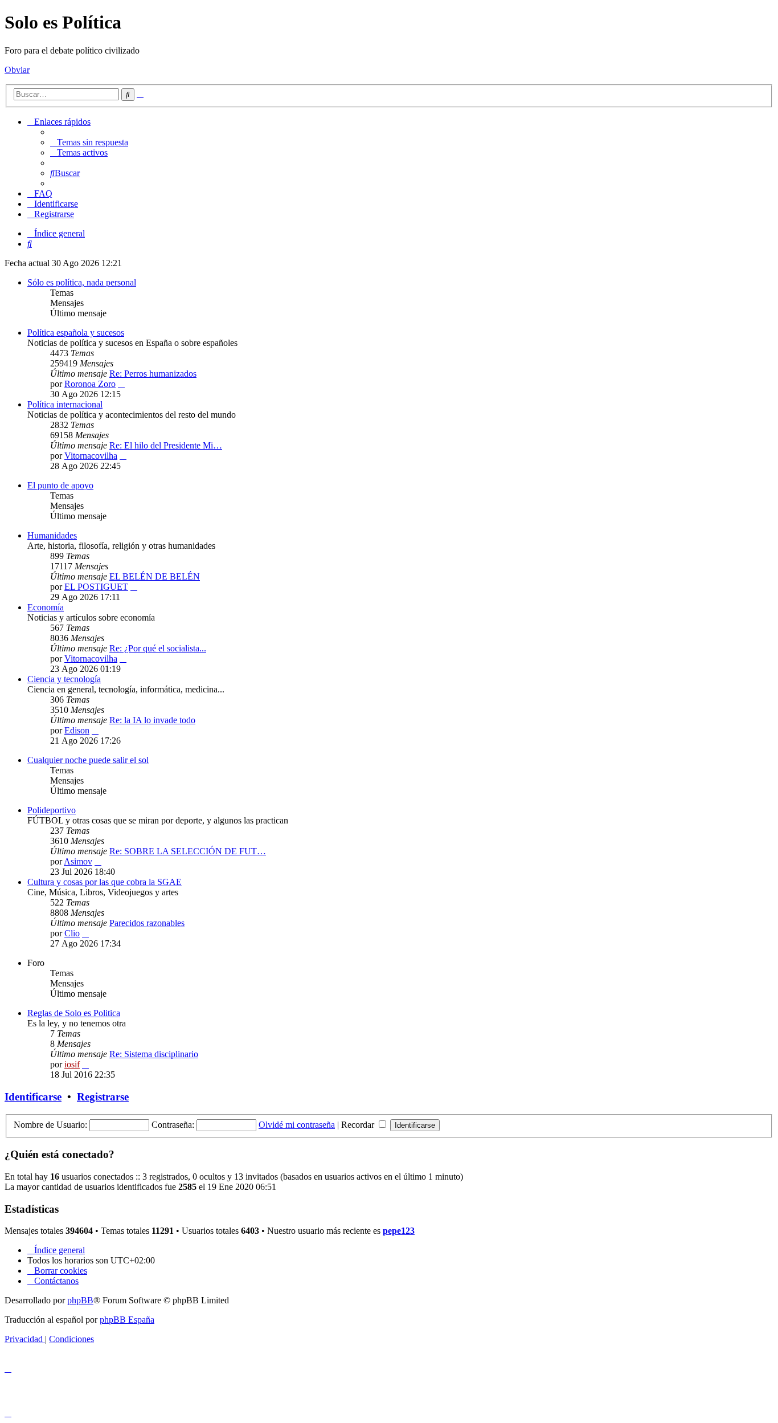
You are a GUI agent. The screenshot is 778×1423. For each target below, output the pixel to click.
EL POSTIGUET (96, 587)
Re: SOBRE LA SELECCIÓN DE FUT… (187, 851)
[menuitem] (89, 142)
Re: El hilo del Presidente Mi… (165, 445)
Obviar (17, 70)
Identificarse (33, 1097)
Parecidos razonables (147, 923)
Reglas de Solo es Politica (73, 1013)
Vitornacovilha (90, 455)
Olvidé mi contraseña (297, 1125)
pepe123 (399, 1231)
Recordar (358, 1125)
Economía (45, 607)
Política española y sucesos (75, 332)
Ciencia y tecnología (64, 679)
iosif (72, 1064)
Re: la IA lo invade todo (152, 720)
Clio (72, 933)
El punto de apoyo (60, 485)
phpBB (80, 1300)
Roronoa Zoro (90, 384)
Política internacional (65, 404)
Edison (76, 730)
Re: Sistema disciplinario (153, 1054)
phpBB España (127, 1319)
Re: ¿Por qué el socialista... (157, 648)
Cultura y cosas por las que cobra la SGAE (104, 882)
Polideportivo (51, 810)
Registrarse (103, 1097)
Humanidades (52, 535)
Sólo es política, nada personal (81, 282)
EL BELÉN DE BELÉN (154, 576)
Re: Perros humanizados (152, 373)
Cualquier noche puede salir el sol (88, 760)
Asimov (78, 861)
